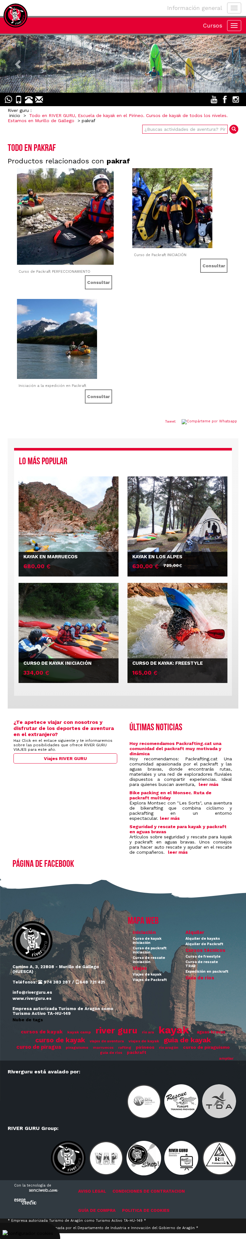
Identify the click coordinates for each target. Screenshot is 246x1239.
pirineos (145, 1047)
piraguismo (77, 1047)
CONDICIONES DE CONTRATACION (148, 1191)
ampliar (226, 1058)
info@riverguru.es (32, 992)
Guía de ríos (199, 978)
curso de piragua (38, 1047)
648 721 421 (92, 982)
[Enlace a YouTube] (214, 99)
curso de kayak (60, 1040)
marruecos (103, 1048)
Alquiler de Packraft (204, 944)
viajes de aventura (107, 1041)
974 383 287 (56, 982)
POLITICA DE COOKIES (145, 1210)
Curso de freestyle (202, 956)
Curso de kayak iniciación (147, 941)
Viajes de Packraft (150, 980)
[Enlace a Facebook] (224, 99)
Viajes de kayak (147, 974)
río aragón (168, 1048)
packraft (136, 1052)
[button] (18, 64)
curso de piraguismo (206, 1047)
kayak (174, 1030)
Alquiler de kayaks (202, 939)
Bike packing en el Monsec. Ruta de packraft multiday (170, 795)
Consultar (98, 282)
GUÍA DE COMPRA (97, 1210)
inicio (14, 115)
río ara (148, 1032)
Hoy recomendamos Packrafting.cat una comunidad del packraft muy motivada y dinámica (175, 748)
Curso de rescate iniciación (149, 960)
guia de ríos (111, 1053)
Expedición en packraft (206, 971)
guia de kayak (187, 1040)
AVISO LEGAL (92, 1191)
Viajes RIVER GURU (65, 758)
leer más (208, 784)
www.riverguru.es (32, 998)
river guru (116, 1030)
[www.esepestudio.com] (25, 1201)
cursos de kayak (42, 1032)
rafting (124, 1048)
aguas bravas (211, 1032)
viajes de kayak (143, 1041)
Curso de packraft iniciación (150, 950)
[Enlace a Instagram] (235, 99)
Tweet (170, 422)
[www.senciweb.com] (43, 1191)
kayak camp (79, 1032)
